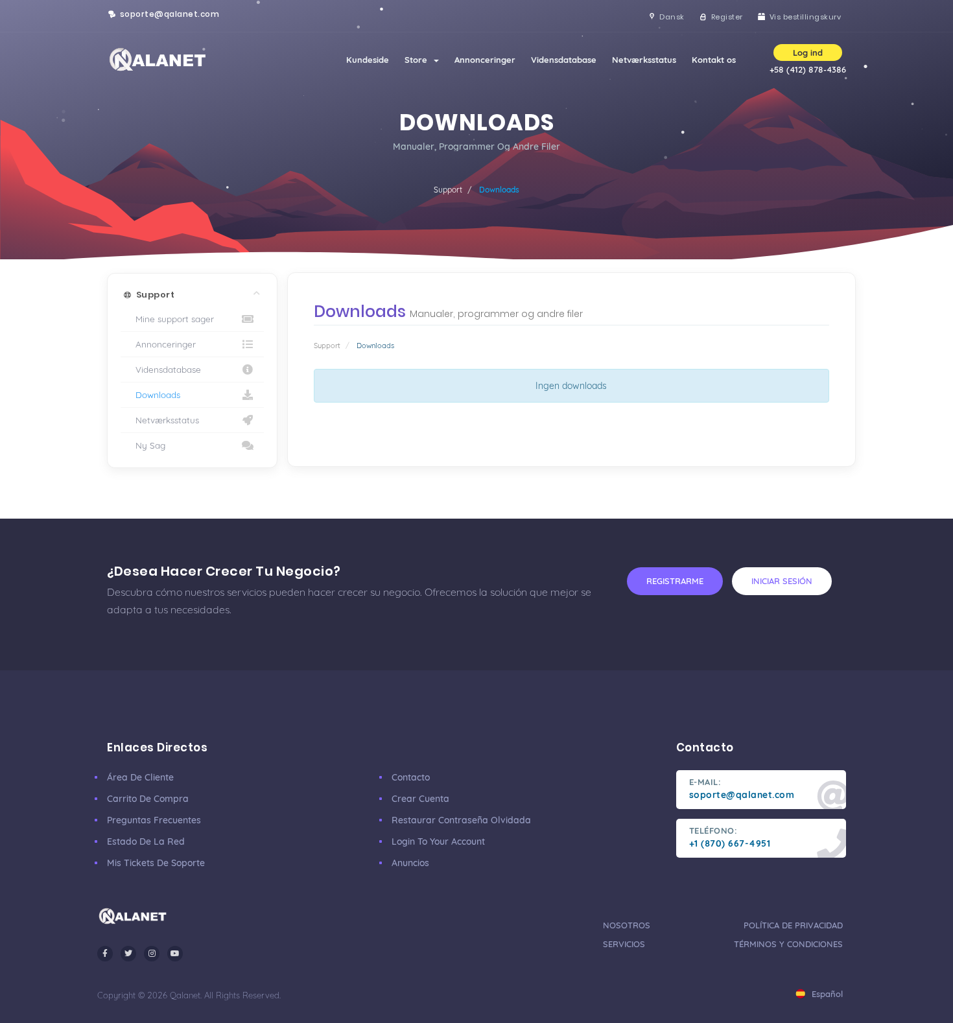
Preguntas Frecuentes (154, 820)
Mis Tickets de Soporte (156, 863)
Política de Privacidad (793, 925)
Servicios (624, 944)
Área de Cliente (140, 777)
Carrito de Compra (148, 799)
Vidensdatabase (563, 59)
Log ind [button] (808, 52)
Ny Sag (147, 445)
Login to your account (438, 841)
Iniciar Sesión (781, 581)
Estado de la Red (146, 841)
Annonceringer (484, 59)
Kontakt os (714, 59)
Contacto (411, 777)
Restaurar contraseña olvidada (461, 820)
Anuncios (410, 863)
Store (418, 59)
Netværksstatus (644, 59)
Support (448, 189)
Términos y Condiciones (788, 944)
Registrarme (674, 581)
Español (826, 994)
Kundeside (367, 59)
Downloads (155, 394)
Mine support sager (172, 318)
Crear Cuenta (420, 799)
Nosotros (626, 925)
